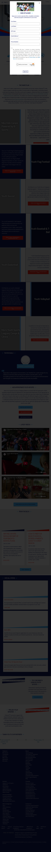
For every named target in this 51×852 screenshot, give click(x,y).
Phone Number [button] (14, 41)
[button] (26, 54)
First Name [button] (13, 21)
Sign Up (25, 71)
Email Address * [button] (15, 36)
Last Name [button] (13, 26)
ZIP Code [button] (13, 31)
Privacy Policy (32, 57)
